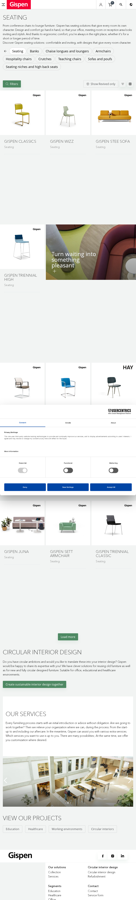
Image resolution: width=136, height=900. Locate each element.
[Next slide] (129, 780)
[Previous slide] (6, 780)
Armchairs (103, 51)
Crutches (45, 59)
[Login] (100, 4)
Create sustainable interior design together (34, 684)
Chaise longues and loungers (67, 51)
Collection (54, 872)
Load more (68, 637)
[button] (22, 112)
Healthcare (35, 829)
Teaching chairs (69, 59)
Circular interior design (101, 872)
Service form (95, 895)
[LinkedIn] (123, 856)
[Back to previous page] (5, 51)
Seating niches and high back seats (32, 67)
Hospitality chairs (19, 59)
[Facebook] (103, 856)
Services (53, 876)
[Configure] (55, 271)
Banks (34, 51)
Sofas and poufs (100, 59)
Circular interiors (102, 829)
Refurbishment (96, 876)
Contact (93, 891)
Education (12, 829)
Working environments (67, 829)
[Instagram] (113, 856)
